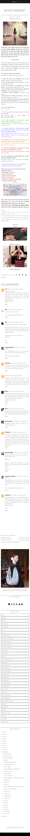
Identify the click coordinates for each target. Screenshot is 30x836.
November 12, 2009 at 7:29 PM (15, 322)
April (5, 807)
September (7, 796)
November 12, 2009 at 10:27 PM (19, 363)
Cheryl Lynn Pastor (10, 476)
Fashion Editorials (7, 638)
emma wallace (9, 347)
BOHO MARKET (15, 10)
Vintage (4, 719)
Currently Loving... (8, 771)
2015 (4, 738)
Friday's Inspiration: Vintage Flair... (12, 769)
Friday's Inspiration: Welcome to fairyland (14, 777)
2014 (4, 741)
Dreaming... (6, 784)
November (7, 756)
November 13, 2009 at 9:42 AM (20, 421)
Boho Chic (4, 624)
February (6, 811)
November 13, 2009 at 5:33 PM (18, 432)
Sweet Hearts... (7, 773)
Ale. (6, 322)
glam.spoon (8, 421)
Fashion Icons (6, 644)
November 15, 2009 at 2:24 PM (18, 495)
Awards (3, 618)
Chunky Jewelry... (8, 775)
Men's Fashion (6, 683)
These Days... (7, 780)
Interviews (5, 677)
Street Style (5, 713)
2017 (4, 734)
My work (4, 692)
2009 (4, 752)
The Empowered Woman (10, 762)
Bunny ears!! (7, 791)
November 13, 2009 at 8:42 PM (20, 452)
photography (5, 698)
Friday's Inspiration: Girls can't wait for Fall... (14, 786)
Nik (6, 309)
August (6, 798)
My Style (4, 689)
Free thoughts (6, 659)
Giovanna (7, 452)
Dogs (3, 632)
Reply (6, 304)
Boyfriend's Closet (8, 758)
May (5, 804)
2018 (4, 732)
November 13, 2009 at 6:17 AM (16, 391)
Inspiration (5, 674)
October (6, 793)
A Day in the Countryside (10, 788)
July (5, 800)
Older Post (24, 538)
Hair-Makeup (5, 665)
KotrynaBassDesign (15, 834)
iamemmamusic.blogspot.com (12, 356)
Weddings (4, 722)
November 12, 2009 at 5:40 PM (15, 289)
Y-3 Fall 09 (6, 782)
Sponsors (4, 707)
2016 (4, 736)
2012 (4, 745)
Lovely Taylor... (7, 766)
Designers (4, 627)
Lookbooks (5, 680)
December (7, 753)
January (6, 813)
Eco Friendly (5, 635)
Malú (6, 391)
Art (2, 615)
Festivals (4, 653)
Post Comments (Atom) (14, 542)
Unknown (7, 363)
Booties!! (6, 760)
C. (5, 375)
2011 (4, 747)
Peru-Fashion (5, 695)
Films (3, 656)
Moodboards (5, 686)
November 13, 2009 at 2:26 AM (14, 375)
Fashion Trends (6, 647)
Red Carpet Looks (7, 701)
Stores (3, 710)
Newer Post (5, 538)
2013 (4, 743)
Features (4, 650)
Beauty (3, 621)
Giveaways (4, 662)
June (5, 802)
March (5, 809)
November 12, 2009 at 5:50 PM (15, 309)
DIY (2, 630)
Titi (6, 289)
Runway (4, 704)
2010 (4, 749)
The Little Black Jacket (9, 764)
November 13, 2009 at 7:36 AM (16, 408)
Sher (6, 408)
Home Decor (5, 668)
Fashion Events (6, 641)
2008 (4, 816)
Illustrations (6, 671)
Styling (4, 716)
